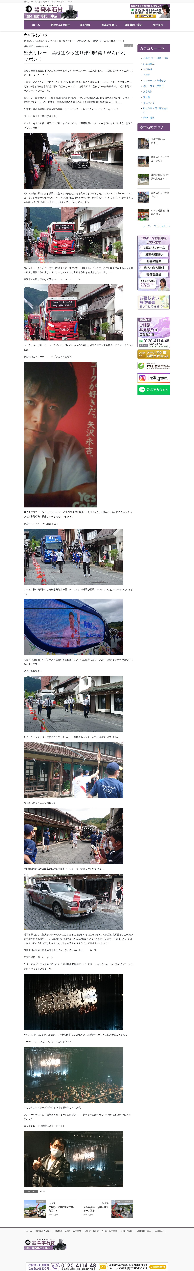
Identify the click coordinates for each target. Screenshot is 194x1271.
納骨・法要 (149, 117)
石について (149, 102)
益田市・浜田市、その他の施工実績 (101, 1231)
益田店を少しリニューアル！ (160, 159)
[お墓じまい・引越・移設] (122, 1208)
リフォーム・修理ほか (154, 80)
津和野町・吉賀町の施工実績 (68, 1231)
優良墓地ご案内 (144, 1231)
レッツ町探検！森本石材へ (160, 212)
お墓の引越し (127, 1231)
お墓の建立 (149, 63)
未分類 (128, 46)
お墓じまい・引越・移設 (155, 58)
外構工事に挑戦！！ (158, 141)
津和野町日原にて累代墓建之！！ (160, 177)
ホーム (29, 1231)
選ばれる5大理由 (43, 1231)
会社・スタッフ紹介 (153, 86)
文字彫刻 (147, 91)
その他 (146, 75)
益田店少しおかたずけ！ (160, 194)
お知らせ (147, 69)
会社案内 (159, 1231)
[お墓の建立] (35, 1206)
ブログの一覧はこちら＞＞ (156, 226)
